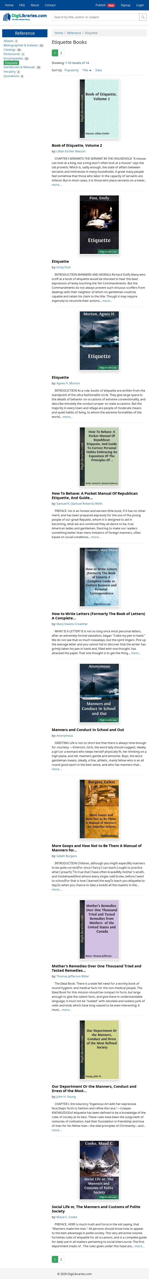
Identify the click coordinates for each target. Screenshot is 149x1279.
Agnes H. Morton (68, 383)
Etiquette (60, 261)
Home (9, 5)
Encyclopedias (13, 58)
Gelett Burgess (67, 856)
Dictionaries (12, 54)
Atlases (8, 41)
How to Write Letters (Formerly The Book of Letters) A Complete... (98, 616)
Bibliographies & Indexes (21, 45)
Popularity (72, 70)
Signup (125, 5)
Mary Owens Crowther (72, 624)
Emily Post (64, 267)
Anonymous (65, 736)
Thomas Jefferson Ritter (73, 976)
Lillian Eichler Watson (71, 151)
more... (56, 185)
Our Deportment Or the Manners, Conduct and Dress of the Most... (94, 1088)
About (35, 5)
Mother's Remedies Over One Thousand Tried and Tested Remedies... (96, 968)
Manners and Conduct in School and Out (88, 729)
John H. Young (66, 1097)
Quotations (11, 76)
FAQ (22, 5)
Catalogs (10, 50)
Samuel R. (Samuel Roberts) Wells (79, 504)
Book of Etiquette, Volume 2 (77, 145)
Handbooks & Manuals (19, 67)
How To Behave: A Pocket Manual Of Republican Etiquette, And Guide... (95, 495)
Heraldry (10, 72)
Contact (50, 5)
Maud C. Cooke (67, 1217)
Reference (74, 33)
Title (85, 70)
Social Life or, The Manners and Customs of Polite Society (96, 1209)
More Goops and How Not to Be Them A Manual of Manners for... (97, 847)
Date (98, 70)
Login (140, 5)
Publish (105, 5)
